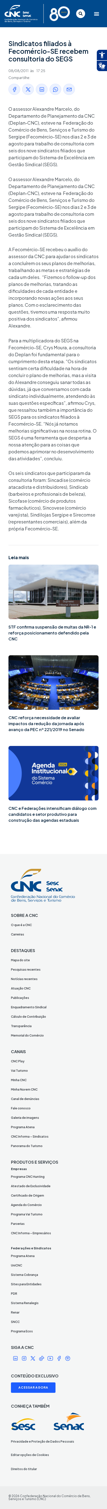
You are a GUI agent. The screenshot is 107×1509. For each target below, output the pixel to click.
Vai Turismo (19, 1070)
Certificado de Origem (27, 1195)
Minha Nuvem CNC (24, 1089)
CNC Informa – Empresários (31, 1233)
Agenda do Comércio (26, 1205)
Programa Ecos (22, 1331)
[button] (96, 13)
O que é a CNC (21, 925)
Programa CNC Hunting (28, 1177)
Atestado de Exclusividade (31, 1186)
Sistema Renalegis (25, 1303)
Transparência (21, 1026)
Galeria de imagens (25, 1118)
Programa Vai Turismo (27, 1214)
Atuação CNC (21, 988)
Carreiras (17, 934)
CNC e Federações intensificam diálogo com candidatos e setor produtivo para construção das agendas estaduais (52, 814)
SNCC (15, 1322)
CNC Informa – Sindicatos (30, 1136)
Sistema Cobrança (24, 1275)
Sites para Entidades (26, 1284)
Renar (15, 1312)
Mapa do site (20, 960)
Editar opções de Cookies (30, 1455)
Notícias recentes (24, 979)
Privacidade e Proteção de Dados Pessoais (42, 1441)
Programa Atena (23, 1127)
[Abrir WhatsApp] (94, 1496)
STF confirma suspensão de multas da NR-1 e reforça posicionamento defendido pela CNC (52, 632)
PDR (14, 1293)
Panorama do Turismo (27, 1146)
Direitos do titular (24, 1469)
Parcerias (18, 1224)
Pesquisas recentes (26, 969)
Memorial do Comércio (27, 1035)
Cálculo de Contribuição (28, 1016)
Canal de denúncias (25, 1099)
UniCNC (16, 1265)
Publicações (20, 998)
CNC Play (17, 1061)
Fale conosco (21, 1108)
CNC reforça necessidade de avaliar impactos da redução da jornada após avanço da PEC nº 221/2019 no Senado (46, 723)
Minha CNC (19, 1080)
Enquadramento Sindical (29, 1007)
